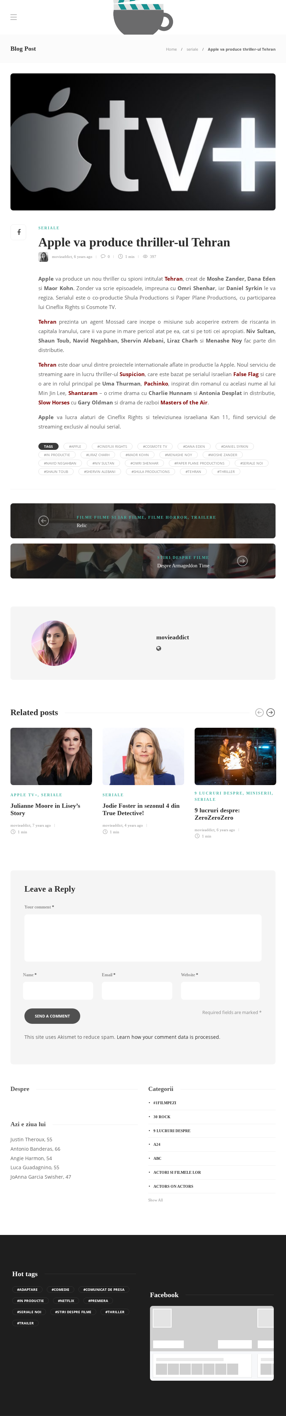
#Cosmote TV (155, 446)
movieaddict (62, 256)
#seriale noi (251, 463)
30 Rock (162, 1117)
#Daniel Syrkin (234, 446)
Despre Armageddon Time (183, 565)
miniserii (259, 793)
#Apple (75, 446)
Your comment (39, 907)
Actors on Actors (173, 1186)
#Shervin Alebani (99, 471)
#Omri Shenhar (144, 463)
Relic (82, 525)
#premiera (98, 1300)
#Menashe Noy (178, 454)
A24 (156, 1144)
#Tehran (193, 471)
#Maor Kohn (137, 454)
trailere (203, 517)
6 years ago (83, 256)
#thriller (226, 471)
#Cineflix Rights (112, 446)
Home (171, 49)
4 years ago (134, 825)
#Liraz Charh (98, 454)
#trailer (25, 1323)
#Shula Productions (150, 471)
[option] (51, 780)
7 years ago (41, 825)
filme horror (168, 517)
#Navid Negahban (60, 463)
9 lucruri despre (219, 793)
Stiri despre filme (183, 557)
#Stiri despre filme (73, 1311)
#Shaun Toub (56, 471)
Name (30, 974)
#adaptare (27, 1289)
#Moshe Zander (222, 454)
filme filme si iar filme (111, 517)
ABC (157, 1158)
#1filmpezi (164, 1103)
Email (108, 974)
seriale (192, 49)
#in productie (57, 454)
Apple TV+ (24, 795)
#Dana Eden (194, 446)
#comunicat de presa (104, 1289)
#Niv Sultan (103, 463)
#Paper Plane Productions (199, 463)
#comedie (60, 1289)
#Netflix (66, 1300)
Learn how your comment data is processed (168, 1037)
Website (189, 974)
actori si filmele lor (177, 1172)
